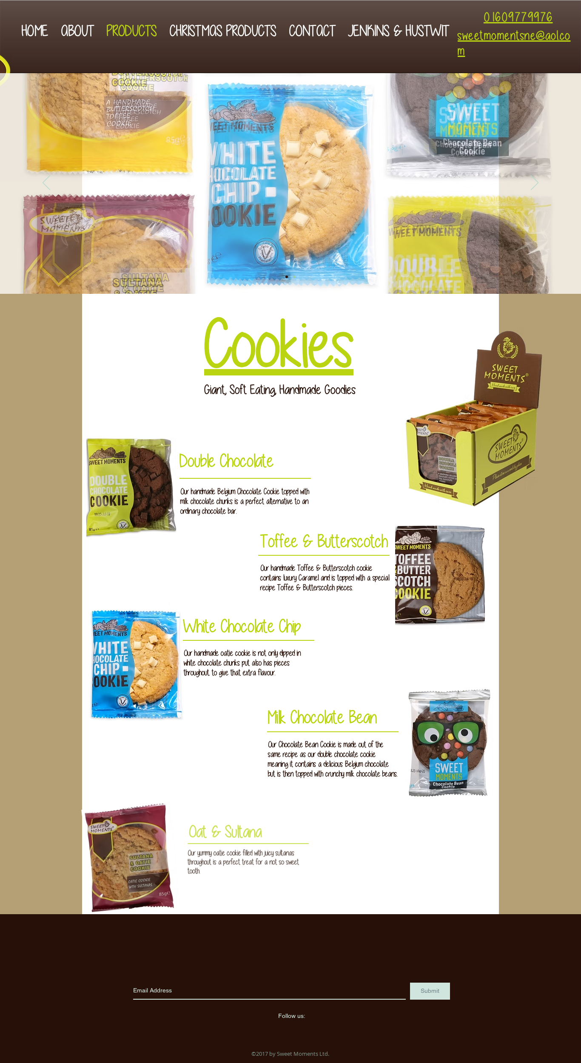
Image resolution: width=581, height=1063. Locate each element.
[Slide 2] (294, 277)
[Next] (534, 183)
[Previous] (46, 183)
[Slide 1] (286, 277)
